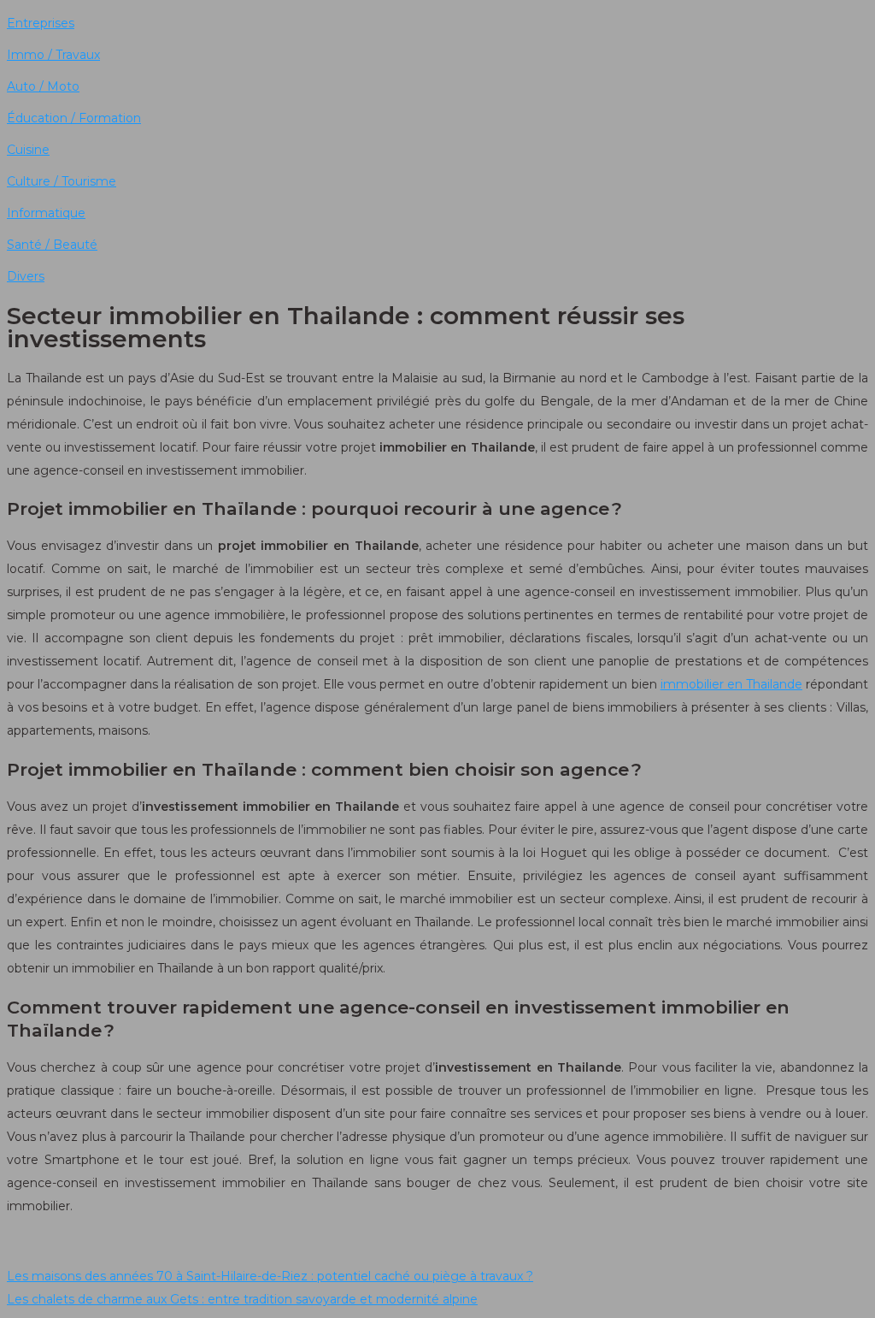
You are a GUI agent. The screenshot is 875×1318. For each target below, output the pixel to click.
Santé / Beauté (52, 244)
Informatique (46, 213)
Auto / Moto (43, 86)
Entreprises (40, 23)
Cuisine (28, 149)
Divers (25, 276)
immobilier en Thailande (731, 684)
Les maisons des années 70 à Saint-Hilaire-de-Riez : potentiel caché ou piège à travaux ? (270, 1276)
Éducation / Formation (74, 118)
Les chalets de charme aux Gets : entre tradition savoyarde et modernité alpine (242, 1299)
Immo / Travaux (53, 54)
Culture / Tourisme (61, 181)
